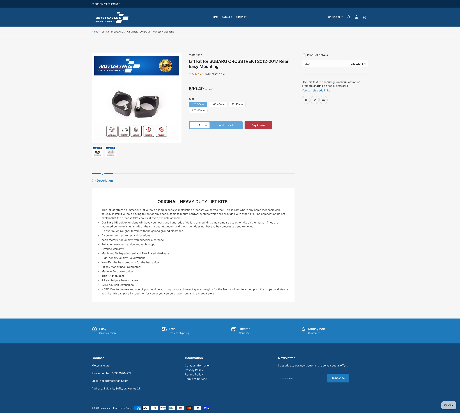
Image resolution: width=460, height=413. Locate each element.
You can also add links (316, 90)
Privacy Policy (194, 370)
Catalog (227, 17)
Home (215, 17)
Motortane (195, 55)
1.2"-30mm (198, 104)
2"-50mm (237, 104)
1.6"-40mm (218, 104)
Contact (241, 17)
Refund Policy (194, 374)
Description (105, 180)
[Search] (349, 17)
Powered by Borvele (123, 408)
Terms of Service (196, 379)
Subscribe (338, 377)
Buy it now (258, 125)
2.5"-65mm (198, 110)
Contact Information (197, 365)
